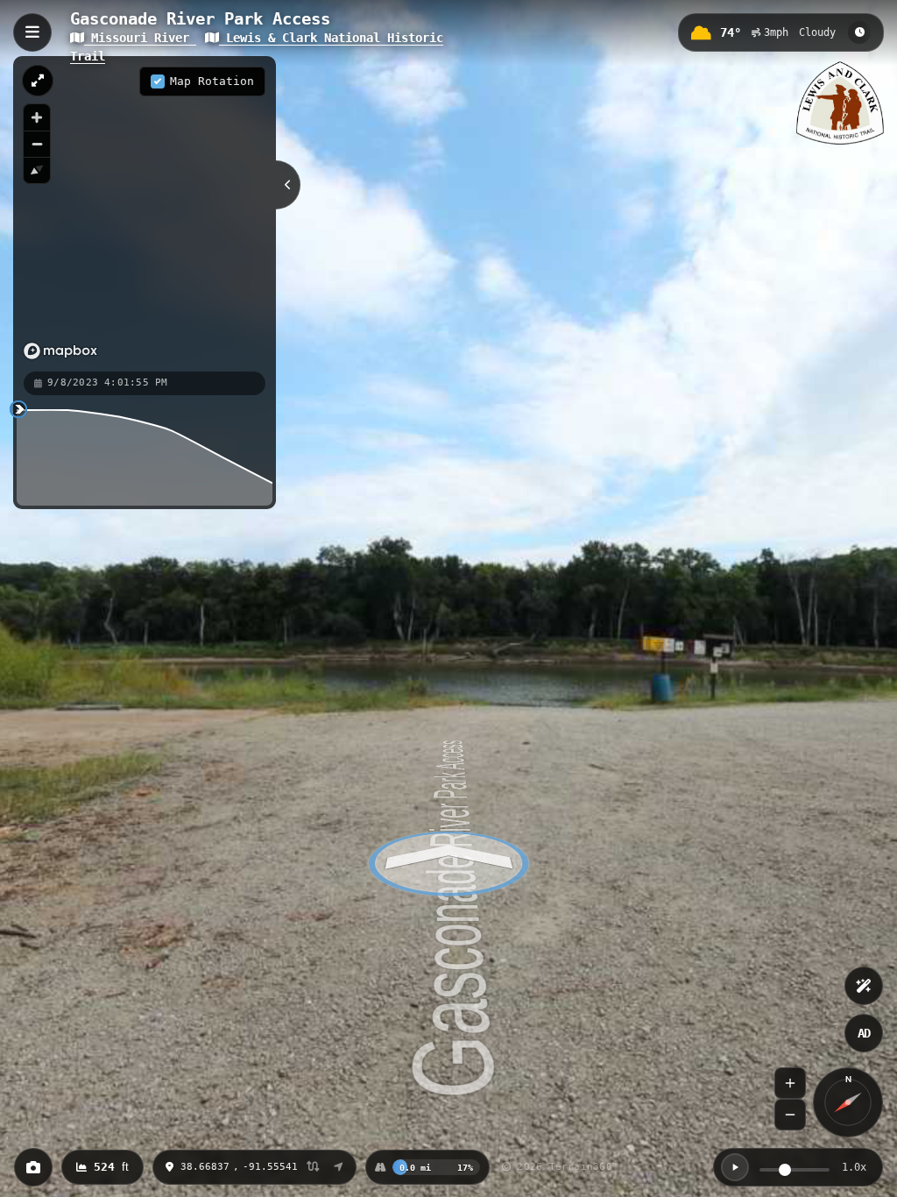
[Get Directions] (338, 1167)
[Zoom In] (790, 1083)
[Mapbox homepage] (60, 351)
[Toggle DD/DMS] (313, 1167)
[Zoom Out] (790, 1114)
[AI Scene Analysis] (863, 986)
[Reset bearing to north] (37, 170)
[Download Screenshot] (33, 1167)
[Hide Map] (288, 184)
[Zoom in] (37, 117)
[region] (144, 213)
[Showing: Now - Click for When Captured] (859, 32)
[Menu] (32, 32)
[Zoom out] (37, 144)
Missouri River (140, 38)
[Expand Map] (37, 80)
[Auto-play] (735, 1167)
